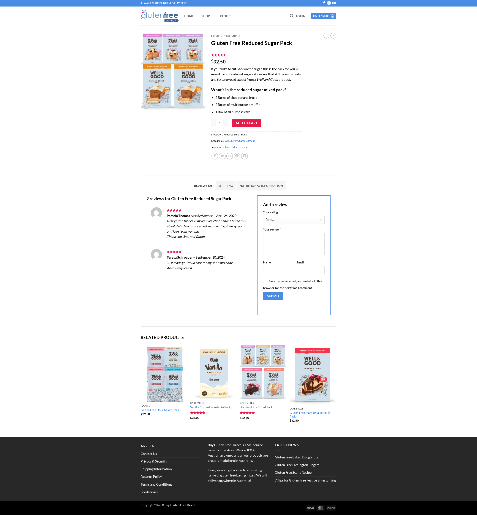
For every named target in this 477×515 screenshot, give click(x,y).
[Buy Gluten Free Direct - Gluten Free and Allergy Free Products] (160, 16)
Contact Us (149, 454)
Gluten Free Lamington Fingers (297, 465)
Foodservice (149, 492)
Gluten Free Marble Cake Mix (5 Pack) (310, 414)
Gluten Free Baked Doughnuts (296, 457)
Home (189, 16)
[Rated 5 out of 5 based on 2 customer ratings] (257, 55)
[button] (301, 16)
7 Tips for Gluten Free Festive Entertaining (305, 480)
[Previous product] (333, 36)
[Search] (291, 16)
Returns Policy (151, 477)
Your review (272, 229)
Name (268, 262)
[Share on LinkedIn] (244, 156)
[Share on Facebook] (214, 156)
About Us (147, 446)
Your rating (271, 212)
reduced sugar (239, 146)
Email (301, 262)
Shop (205, 16)
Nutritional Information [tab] (261, 185)
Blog (224, 16)
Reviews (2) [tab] (203, 185)
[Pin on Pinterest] (237, 156)
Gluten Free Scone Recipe (293, 472)
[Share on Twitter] (222, 156)
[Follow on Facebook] (324, 3)
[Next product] (326, 36)
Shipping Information (156, 469)
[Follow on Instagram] (329, 3)
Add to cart (247, 123)
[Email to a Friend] (229, 156)
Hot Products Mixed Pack (256, 407)
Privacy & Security (154, 461)
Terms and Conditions (156, 484)
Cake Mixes (232, 36)
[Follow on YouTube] (334, 3)
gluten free (223, 146)
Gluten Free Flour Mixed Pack (160, 410)
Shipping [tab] (226, 185)
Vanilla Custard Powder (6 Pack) (210, 407)
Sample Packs (247, 140)
